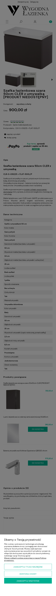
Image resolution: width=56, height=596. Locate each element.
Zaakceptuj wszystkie (28, 581)
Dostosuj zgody (28, 574)
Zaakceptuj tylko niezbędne (28, 567)
